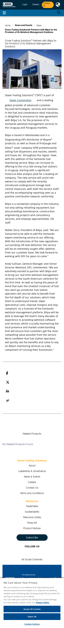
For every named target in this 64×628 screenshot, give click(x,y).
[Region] (58, 4)
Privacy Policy (42, 602)
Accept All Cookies (32, 609)
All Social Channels (32, 560)
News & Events (32, 477)
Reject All (32, 616)
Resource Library (32, 517)
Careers (32, 482)
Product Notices (32, 528)
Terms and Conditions (32, 493)
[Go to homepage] (9, 4)
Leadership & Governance (32, 471)
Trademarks (32, 506)
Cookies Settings (32, 624)
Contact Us (32, 488)
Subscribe (32, 537)
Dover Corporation (20, 100)
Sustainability (32, 512)
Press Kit (32, 523)
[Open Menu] (4, 13)
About (32, 466)
